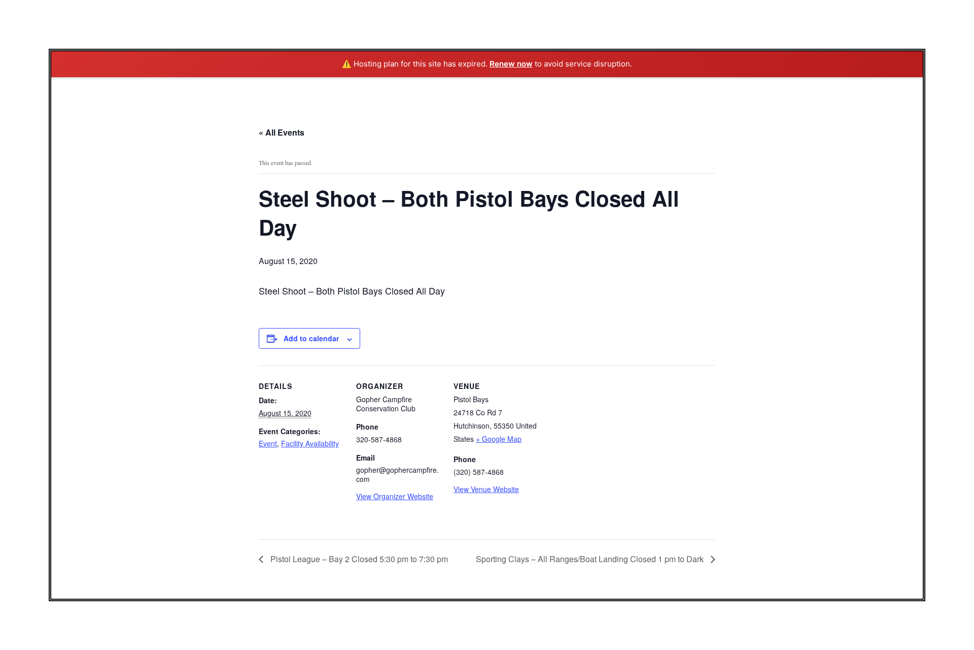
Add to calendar (311, 338)
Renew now (511, 64)
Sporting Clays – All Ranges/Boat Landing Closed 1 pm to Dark (591, 559)
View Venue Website (486, 489)
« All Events (281, 132)
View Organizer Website (394, 496)
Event (268, 443)
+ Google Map (498, 439)
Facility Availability (310, 443)
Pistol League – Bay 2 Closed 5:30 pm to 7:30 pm (358, 559)
